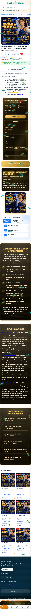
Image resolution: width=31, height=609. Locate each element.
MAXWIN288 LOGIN (9, 383)
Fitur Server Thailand (15, 221)
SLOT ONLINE (19, 14)
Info (26, 164)
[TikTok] (10, 577)
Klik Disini (20, 94)
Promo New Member (6, 221)
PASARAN (8, 105)
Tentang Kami (6, 585)
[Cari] (3, 7)
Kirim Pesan (8, 569)
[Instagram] (6, 577)
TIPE (18, 105)
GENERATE (15, 116)
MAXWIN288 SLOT (9, 355)
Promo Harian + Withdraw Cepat (24, 221)
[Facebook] (2, 577)
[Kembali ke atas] (28, 597)
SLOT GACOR (16, 11)
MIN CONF (8, 110)
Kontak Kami (5, 588)
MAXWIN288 (6, 11)
